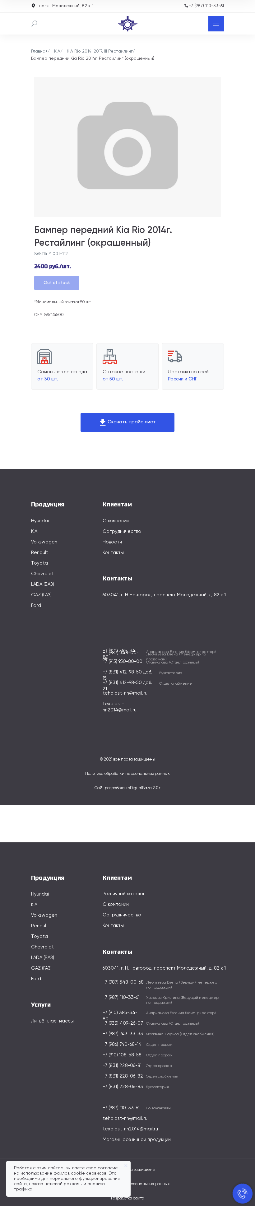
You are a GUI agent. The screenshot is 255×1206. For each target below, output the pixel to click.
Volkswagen (44, 542)
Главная (39, 51)
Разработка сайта (127, 1198)
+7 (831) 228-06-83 (123, 1086)
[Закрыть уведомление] (126, 1165)
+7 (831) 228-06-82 (123, 1076)
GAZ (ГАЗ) (41, 595)
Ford (36, 605)
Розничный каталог (124, 894)
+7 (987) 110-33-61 (206, 6)
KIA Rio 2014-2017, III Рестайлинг (100, 51)
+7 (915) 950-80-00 (122, 661)
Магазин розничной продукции (137, 1139)
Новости (112, 542)
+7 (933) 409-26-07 (123, 1023)
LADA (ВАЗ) (42, 584)
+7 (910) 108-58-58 (122, 1055)
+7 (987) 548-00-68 (123, 982)
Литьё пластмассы (52, 1021)
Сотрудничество (122, 531)
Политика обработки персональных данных (127, 774)
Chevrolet (42, 573)
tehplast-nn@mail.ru (125, 693)
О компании (116, 521)
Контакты (113, 552)
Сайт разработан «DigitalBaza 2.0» (127, 788)
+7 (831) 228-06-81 (122, 1065)
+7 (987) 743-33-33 (123, 1033)
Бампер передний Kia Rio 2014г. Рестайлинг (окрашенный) (92, 58)
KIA (57, 51)
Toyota (39, 563)
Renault (39, 552)
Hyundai (40, 521)
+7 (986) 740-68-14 (122, 1044)
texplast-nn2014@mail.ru (130, 1129)
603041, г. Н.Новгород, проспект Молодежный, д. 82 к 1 (164, 595)
